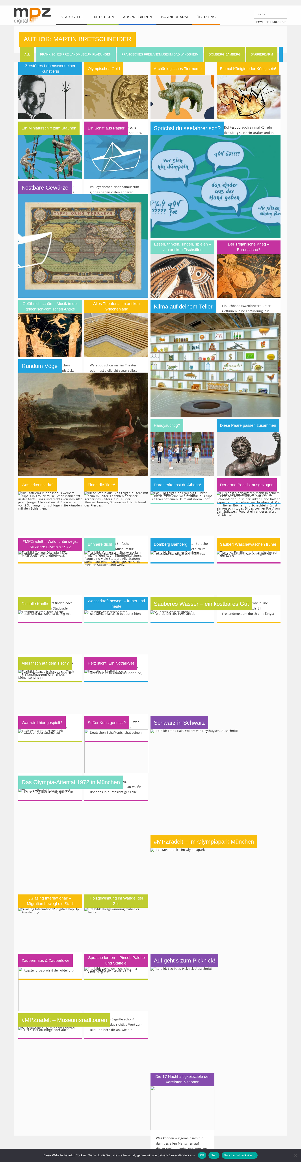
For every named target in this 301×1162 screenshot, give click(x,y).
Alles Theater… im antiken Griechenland (116, 306)
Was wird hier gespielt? (42, 722)
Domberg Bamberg (170, 544)
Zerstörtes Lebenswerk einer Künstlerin (50, 69)
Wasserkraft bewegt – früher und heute (116, 604)
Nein (214, 1155)
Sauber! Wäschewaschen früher (248, 544)
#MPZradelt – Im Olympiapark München (204, 841)
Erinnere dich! (100, 544)
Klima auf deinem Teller (183, 306)
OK (202, 1155)
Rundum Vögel (40, 366)
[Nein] (295, 1155)
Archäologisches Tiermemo (178, 69)
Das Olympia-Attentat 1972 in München (71, 782)
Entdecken (103, 17)
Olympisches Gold (104, 69)
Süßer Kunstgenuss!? (107, 722)
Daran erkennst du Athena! (177, 485)
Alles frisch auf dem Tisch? (45, 663)
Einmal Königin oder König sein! (248, 69)
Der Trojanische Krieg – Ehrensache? (248, 247)
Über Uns (206, 17)
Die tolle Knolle (35, 604)
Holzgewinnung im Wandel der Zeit (116, 901)
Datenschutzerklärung (239, 1155)
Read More (50, 78)
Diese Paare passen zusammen (248, 425)
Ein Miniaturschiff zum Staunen (49, 128)
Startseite (72, 17)
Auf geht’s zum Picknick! (184, 960)
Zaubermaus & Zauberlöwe (45, 960)
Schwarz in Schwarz (179, 722)
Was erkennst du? (37, 485)
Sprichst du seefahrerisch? (187, 128)
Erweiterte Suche (268, 21)
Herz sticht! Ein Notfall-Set (111, 663)
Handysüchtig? (167, 425)
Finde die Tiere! (101, 485)
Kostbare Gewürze (45, 187)
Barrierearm (174, 17)
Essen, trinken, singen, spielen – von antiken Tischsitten (182, 247)
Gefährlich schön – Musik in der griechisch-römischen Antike (50, 306)
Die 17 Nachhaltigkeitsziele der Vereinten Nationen (182, 1079)
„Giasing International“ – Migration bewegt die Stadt (50, 901)
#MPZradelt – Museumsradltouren (64, 1020)
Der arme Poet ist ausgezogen (246, 485)
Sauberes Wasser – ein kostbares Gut (201, 603)
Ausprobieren (137, 17)
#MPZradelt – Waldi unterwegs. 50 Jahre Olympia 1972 (50, 544)
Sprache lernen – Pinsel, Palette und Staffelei (116, 960)
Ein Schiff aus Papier (106, 128)
